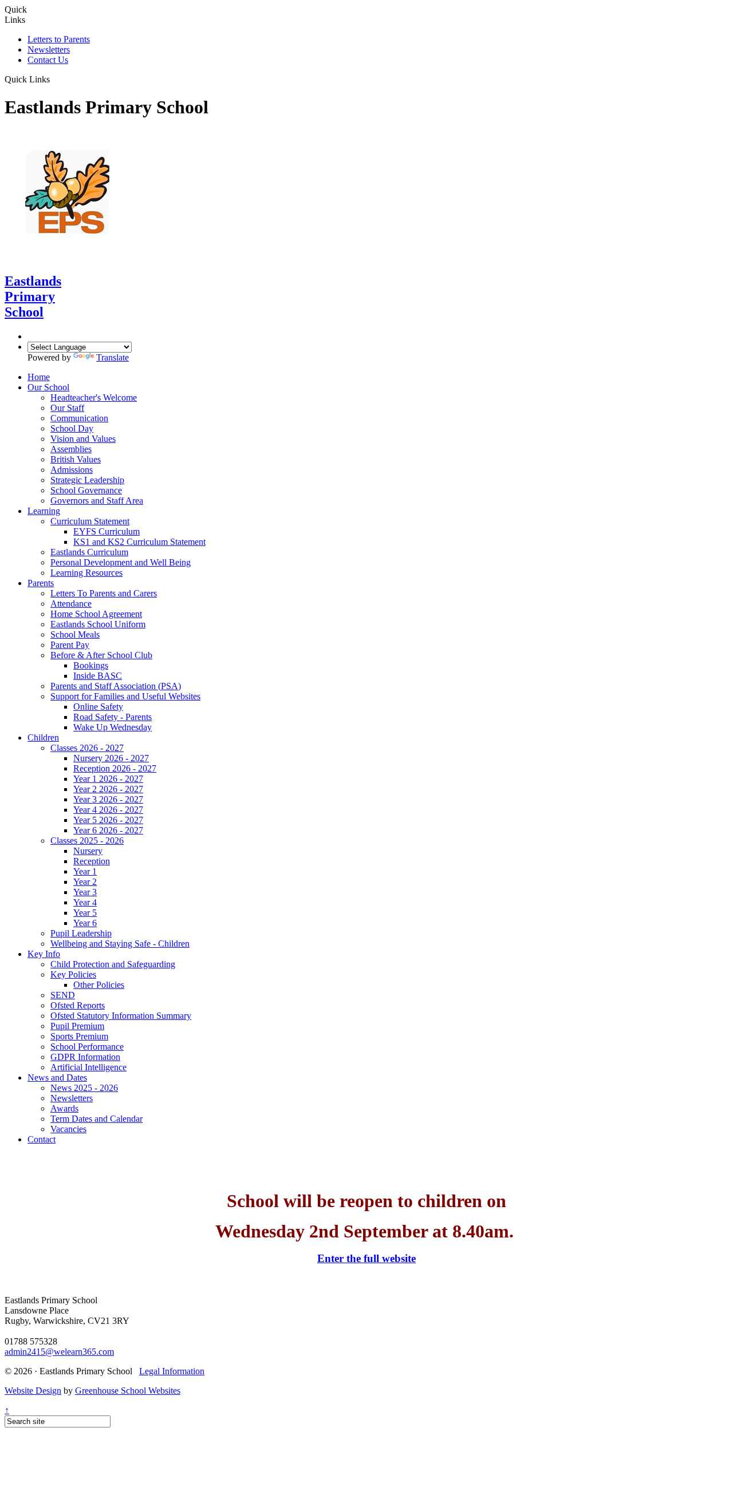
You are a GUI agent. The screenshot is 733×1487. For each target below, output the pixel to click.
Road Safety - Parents (112, 717)
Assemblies (71, 449)
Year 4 (85, 902)
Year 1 (85, 871)
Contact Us (47, 60)
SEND (62, 995)
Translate (112, 357)
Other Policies (98, 985)
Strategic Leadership (87, 480)
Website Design (33, 1390)
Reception (91, 861)
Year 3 (85, 892)
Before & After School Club (101, 655)
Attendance (71, 603)
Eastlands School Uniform (97, 624)
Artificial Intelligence (88, 1067)
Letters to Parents (58, 39)
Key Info (43, 954)
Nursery (88, 851)
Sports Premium (79, 1036)
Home (38, 377)
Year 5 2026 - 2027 (108, 820)
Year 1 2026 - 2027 (108, 779)
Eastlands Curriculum (89, 552)
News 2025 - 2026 (84, 1088)
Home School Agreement (96, 614)
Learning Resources (86, 573)
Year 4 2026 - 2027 (108, 809)
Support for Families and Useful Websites (125, 696)
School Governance (86, 490)
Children (43, 737)
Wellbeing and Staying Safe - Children (120, 943)
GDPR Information (85, 1057)
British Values (75, 459)
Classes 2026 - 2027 (87, 748)
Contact (41, 1139)
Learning (43, 511)
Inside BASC (97, 676)
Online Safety (98, 706)
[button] (54, 79)
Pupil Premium (77, 1026)
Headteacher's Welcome (93, 397)
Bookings (90, 665)
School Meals (75, 634)
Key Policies (73, 974)
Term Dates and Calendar (96, 1119)
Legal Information (171, 1371)
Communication (79, 418)
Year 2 (85, 882)
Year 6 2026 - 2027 (108, 830)
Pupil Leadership (81, 933)
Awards (64, 1108)
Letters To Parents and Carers (103, 593)
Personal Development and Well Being (120, 562)
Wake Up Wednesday (112, 727)
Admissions (71, 469)
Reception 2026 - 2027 (114, 768)
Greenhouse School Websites (127, 1390)
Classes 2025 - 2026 (87, 840)
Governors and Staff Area (96, 500)
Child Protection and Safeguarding (112, 964)
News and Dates (57, 1077)
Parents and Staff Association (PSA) (115, 686)
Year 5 (85, 912)
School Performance (87, 1046)
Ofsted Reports (77, 1005)
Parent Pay (69, 645)
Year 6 (85, 923)
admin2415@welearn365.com (59, 1352)
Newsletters (48, 49)
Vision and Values (83, 439)
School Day (71, 428)
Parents (40, 583)
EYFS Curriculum (106, 531)
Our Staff (67, 408)
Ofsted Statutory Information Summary (120, 1016)
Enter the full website (366, 1258)
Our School (48, 387)
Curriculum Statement (89, 521)
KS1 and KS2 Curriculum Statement (139, 542)
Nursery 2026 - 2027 (111, 758)
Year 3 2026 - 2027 (108, 799)
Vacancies (68, 1129)
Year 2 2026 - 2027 (108, 789)
